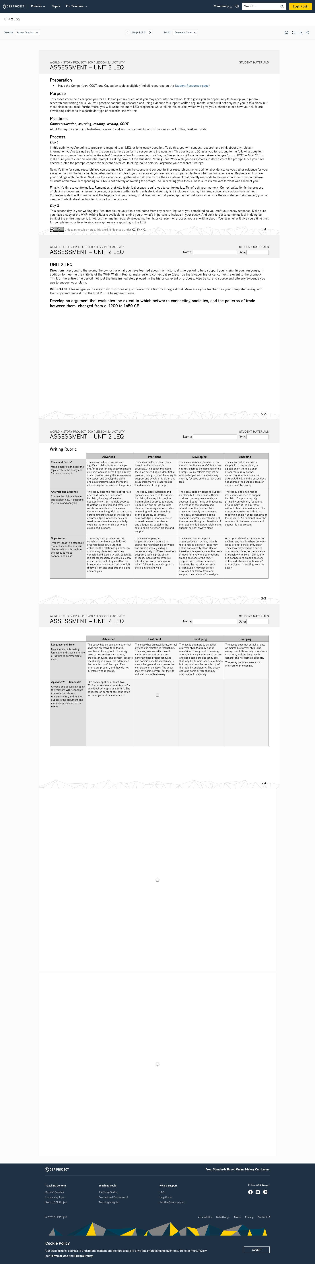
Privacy (249, 1217)
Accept (257, 1249)
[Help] (237, 6)
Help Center (166, 1197)
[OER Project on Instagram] (265, 1192)
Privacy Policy (83, 1256)
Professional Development (113, 1197)
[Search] (282, 6)
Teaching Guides (108, 1192)
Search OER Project (56, 1202)
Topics (56, 6)
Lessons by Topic (55, 1197)
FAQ (162, 1192)
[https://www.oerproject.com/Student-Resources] (192, 85)
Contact (262, 1217)
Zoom (167, 32)
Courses (36, 6)
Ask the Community (171, 1202)
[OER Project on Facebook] (250, 1192)
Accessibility (205, 1217)
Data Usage (222, 1217)
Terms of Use (59, 1256)
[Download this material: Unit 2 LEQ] (301, 32)
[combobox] (259, 6)
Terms (237, 1217)
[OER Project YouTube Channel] (258, 1192)
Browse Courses (54, 1192)
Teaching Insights (108, 1202)
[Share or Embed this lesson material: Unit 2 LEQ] (307, 32)
